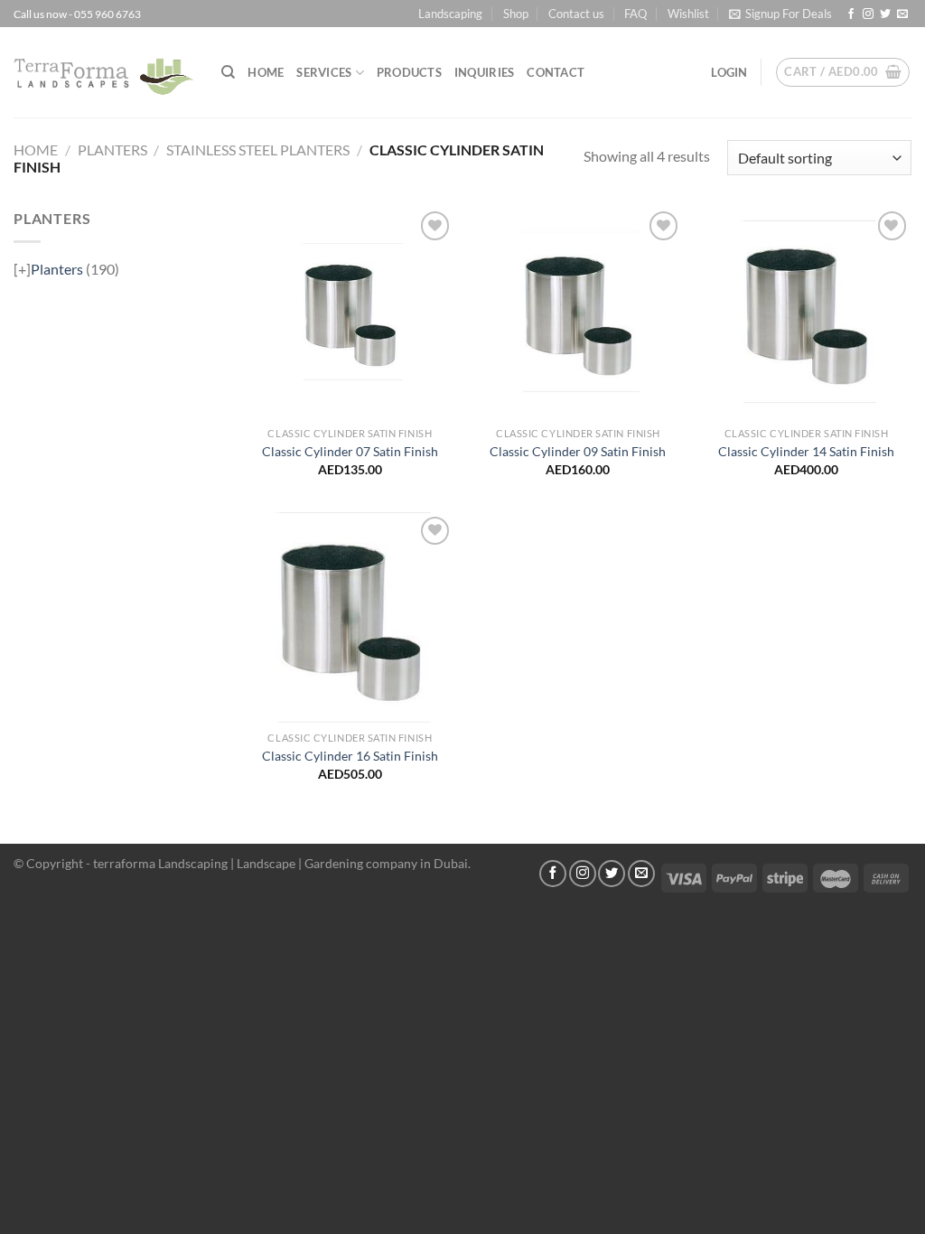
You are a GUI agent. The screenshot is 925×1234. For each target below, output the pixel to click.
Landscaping (450, 13)
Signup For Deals (788, 13)
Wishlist (688, 13)
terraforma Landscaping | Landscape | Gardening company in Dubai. (282, 863)
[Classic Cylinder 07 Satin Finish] (350, 312)
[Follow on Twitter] (885, 14)
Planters (112, 149)
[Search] (228, 72)
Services (323, 72)
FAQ (635, 13)
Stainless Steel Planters (258, 149)
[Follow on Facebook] (851, 14)
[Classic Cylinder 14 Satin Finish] (806, 312)
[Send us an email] (902, 14)
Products (409, 72)
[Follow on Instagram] (868, 14)
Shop (515, 13)
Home (266, 72)
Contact (555, 72)
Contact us (576, 13)
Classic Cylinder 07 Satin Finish (350, 451)
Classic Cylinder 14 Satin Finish (806, 451)
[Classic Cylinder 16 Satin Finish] (350, 617)
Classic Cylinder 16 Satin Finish (350, 755)
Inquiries (484, 72)
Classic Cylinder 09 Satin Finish (578, 451)
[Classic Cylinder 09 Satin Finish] (577, 312)
